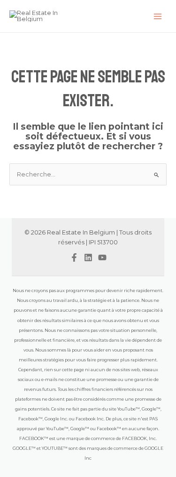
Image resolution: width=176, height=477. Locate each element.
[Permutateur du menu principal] (158, 16)
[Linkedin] (88, 257)
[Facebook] (74, 257)
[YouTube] (102, 257)
